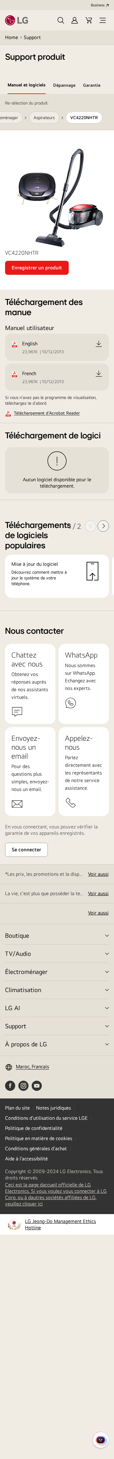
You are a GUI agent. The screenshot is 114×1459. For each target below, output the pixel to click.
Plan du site (17, 1108)
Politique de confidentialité (33, 1128)
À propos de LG (26, 1044)
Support (32, 37)
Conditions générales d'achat (36, 1148)
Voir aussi (98, 874)
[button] (60, 20)
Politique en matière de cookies (38, 1138)
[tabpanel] (57, 352)
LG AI (12, 1007)
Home (11, 37)
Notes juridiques (53, 1108)
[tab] (27, 86)
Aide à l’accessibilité (26, 1159)
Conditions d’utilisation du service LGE (46, 1118)
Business (97, 5)
